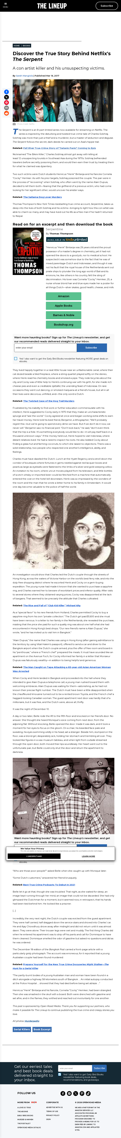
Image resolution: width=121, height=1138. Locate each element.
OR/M (48, 1119)
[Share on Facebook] (6, 92)
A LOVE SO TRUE (24, 1108)
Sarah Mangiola (24, 75)
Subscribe (107, 5)
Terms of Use (52, 1111)
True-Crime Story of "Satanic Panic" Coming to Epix (59, 148)
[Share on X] (6, 97)
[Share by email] (6, 108)
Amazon (63, 296)
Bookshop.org (63, 324)
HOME (17, 46)
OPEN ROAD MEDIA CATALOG (29, 1128)
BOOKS (26, 46)
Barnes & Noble (63, 315)
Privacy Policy (52, 1115)
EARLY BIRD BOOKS (25, 1116)
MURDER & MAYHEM (25, 1120)
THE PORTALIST (24, 1124)
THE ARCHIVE (22, 1112)
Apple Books (63, 305)
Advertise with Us (54, 1107)
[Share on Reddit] (6, 113)
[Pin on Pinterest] (6, 102)
